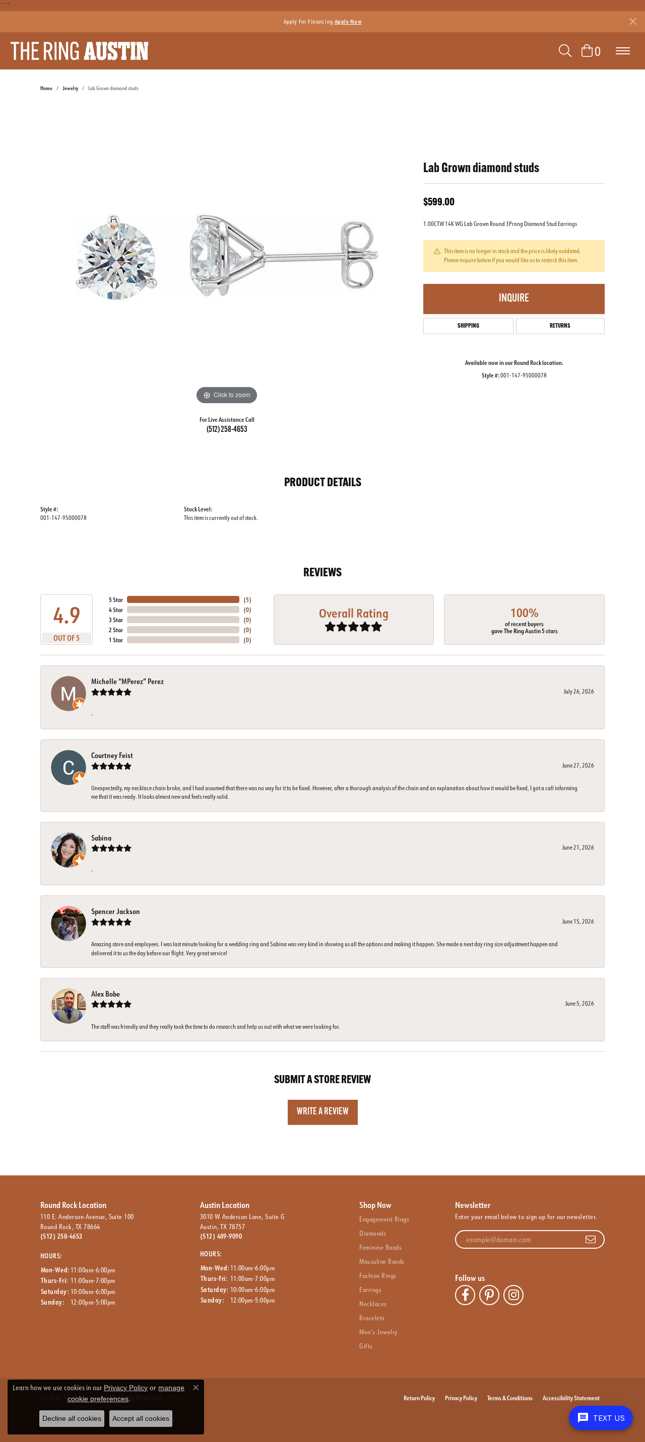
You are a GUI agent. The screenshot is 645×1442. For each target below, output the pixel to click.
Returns (560, 326)
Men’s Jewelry (378, 1332)
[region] (227, 256)
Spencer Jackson (115, 911)
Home (46, 88)
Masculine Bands (381, 1261)
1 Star (116, 640)
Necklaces (372, 1304)
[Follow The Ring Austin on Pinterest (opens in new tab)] (489, 1295)
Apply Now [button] (348, 21)
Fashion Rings (377, 1275)
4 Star (116, 609)
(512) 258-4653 (227, 430)
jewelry (70, 88)
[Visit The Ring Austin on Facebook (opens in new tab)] (465, 1295)
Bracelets (371, 1318)
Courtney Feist (112, 755)
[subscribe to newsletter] (590, 1239)
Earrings (370, 1289)
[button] (565, 50)
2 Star (116, 630)
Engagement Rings (384, 1219)
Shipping (468, 326)
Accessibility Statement (571, 1398)
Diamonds (372, 1233)
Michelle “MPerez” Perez (127, 681)
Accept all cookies (140, 1418)
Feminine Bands (380, 1247)
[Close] (632, 21)
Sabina (101, 838)
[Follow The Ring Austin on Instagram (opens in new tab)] (513, 1295)
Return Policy (419, 1398)
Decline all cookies (71, 1418)
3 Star (116, 620)
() (247, 599)
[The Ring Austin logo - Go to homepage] (79, 50)
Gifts (365, 1346)
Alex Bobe (105, 994)
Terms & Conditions (510, 1398)
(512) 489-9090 (221, 1236)
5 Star (116, 599)
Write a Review (323, 1112)
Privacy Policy (461, 1398)
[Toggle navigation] (623, 50)
